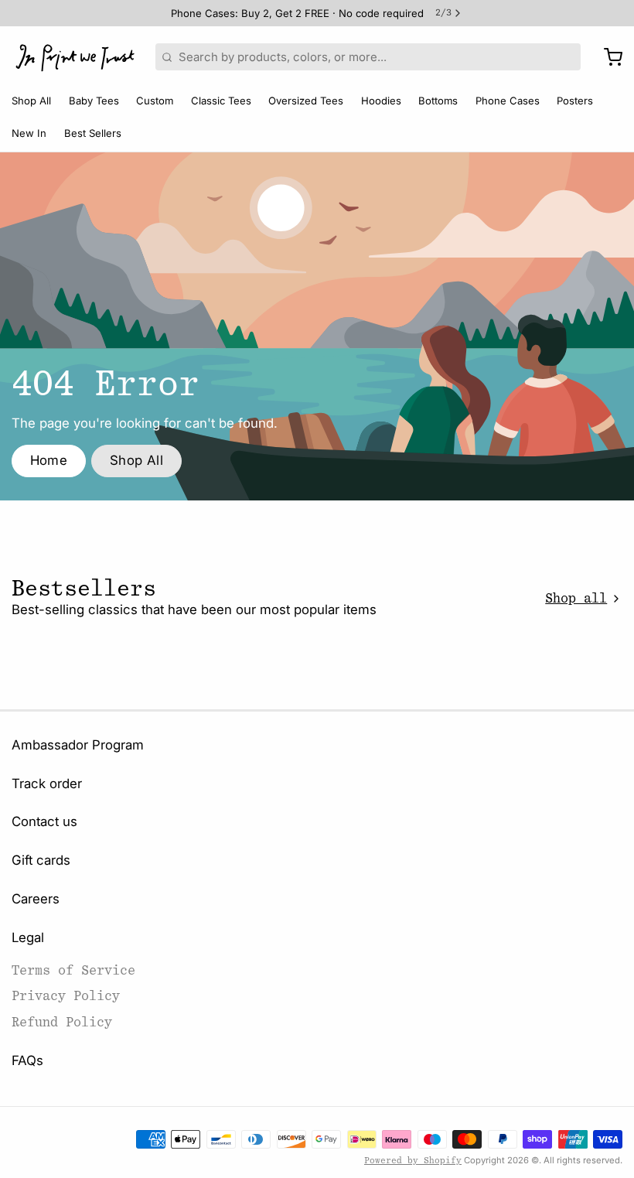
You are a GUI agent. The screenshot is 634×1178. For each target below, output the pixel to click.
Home (49, 460)
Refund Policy (62, 1022)
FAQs (27, 1060)
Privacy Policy (66, 995)
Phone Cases (508, 100)
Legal (28, 937)
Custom (154, 100)
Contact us (44, 821)
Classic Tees (221, 100)
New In (29, 133)
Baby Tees (94, 100)
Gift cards (41, 860)
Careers (36, 899)
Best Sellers (92, 133)
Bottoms (438, 100)
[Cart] (607, 57)
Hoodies (381, 100)
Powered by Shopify (413, 1160)
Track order (47, 783)
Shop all (576, 598)
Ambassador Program (78, 745)
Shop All (31, 100)
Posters (575, 100)
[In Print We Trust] (75, 57)
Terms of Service (73, 970)
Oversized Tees (305, 100)
